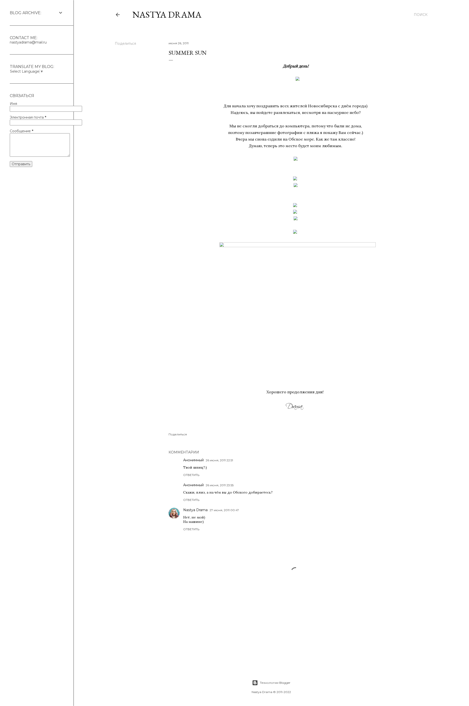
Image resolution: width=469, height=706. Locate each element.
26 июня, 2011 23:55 (220, 485)
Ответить (191, 475)
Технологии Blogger (275, 682)
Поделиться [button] (125, 43)
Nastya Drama (195, 510)
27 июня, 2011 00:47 (224, 510)
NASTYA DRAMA (167, 14)
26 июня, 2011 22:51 (219, 460)
